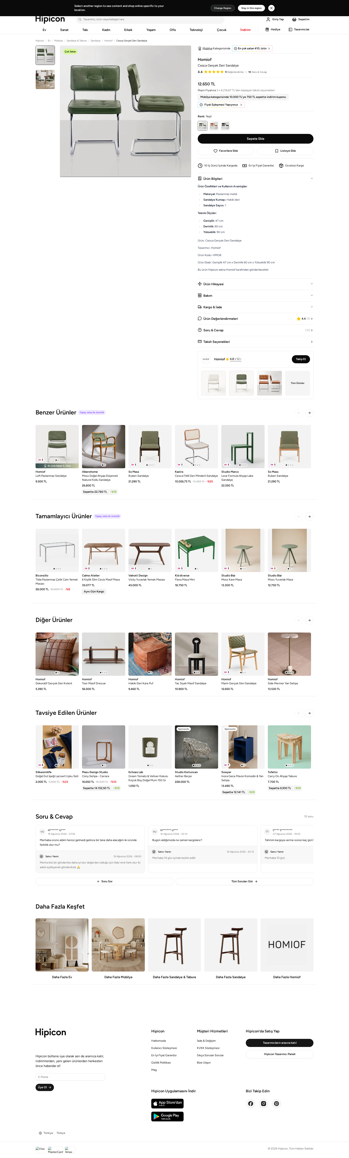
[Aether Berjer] (196, 747)
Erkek (128, 30)
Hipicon (40, 40)
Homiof (108, 40)
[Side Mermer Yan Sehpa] (289, 654)
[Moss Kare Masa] (243, 550)
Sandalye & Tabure (77, 40)
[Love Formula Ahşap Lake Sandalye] (243, 446)
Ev (44, 30)
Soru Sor (106, 881)
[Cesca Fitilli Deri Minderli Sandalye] (196, 446)
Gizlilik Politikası (161, 1062)
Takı (85, 30)
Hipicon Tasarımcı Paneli (279, 1054)
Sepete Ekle (255, 139)
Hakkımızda (158, 1041)
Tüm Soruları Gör (242, 881)
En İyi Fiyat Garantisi (164, 1055)
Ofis (173, 30)
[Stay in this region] (271, 8)
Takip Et (301, 359)
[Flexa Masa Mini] (196, 550)
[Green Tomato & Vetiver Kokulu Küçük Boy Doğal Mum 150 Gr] (150, 747)
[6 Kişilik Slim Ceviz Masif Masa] (103, 550)
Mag (154, 1070)
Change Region (222, 8)
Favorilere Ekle (228, 151)
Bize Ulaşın (204, 1062)
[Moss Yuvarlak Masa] (289, 550)
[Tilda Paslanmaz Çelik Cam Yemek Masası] (57, 550)
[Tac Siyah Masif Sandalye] (196, 654)
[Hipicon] (50, 19)
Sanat (64, 30)
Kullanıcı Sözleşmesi (164, 1048)
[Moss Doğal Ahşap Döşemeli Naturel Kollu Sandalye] (103, 446)
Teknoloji (196, 30)
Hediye (275, 29)
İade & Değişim (206, 1041)
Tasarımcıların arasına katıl (279, 1043)
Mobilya (58, 40)
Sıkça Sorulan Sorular (210, 1055)
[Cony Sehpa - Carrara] (103, 747)
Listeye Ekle (288, 151)
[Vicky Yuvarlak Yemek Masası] (150, 550)
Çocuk (221, 30)
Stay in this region (251, 8)
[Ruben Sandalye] (150, 446)
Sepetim (303, 19)
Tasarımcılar (301, 29)
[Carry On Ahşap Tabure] (289, 747)
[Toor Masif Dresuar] (103, 654)
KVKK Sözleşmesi (208, 1048)
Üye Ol (42, 1087)
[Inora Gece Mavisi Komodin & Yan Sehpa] (243, 747)
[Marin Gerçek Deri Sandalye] (243, 654)
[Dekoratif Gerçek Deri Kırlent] (57, 654)
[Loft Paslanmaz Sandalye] (57, 446)
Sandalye (96, 40)
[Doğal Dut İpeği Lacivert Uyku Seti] (57, 747)
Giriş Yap (278, 19)
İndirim (245, 30)
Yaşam (151, 30)
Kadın (106, 30)
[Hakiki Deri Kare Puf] (150, 654)
